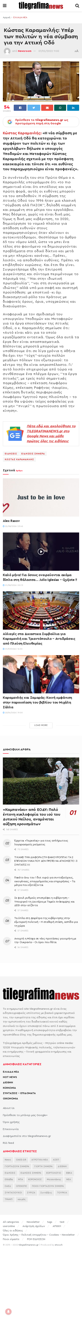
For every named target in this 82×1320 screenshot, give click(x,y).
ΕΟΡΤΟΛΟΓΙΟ (53, 1173)
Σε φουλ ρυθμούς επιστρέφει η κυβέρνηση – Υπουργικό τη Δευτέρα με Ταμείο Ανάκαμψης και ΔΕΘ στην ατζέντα (44, 902)
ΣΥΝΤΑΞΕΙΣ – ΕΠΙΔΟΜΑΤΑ (19, 1093)
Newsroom (24, 51)
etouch (59, 1245)
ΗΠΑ (20, 1179)
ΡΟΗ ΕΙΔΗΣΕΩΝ (36, 1239)
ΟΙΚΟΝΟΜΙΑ (10, 1098)
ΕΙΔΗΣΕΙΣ (11, 454)
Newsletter (33, 1222)
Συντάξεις (46, 1193)
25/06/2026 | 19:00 (14, 713)
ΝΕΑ (68, 1179)
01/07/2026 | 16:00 (14, 649)
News (8, 1160)
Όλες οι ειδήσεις (13, 1230)
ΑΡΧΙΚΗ (57, 1226)
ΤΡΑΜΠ (9, 1199)
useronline (9, 1226)
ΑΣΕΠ (56, 1160)
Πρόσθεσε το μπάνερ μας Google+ (25, 1115)
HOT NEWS (10, 1077)
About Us (8, 1108)
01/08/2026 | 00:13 (14, 585)
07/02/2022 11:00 (49, 51)
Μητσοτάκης (54, 1179)
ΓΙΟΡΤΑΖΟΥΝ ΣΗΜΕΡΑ (17, 1166)
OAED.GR (21, 1160)
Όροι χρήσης (11, 1122)
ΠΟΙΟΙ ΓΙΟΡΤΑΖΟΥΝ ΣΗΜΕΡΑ (48, 1186)
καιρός (22, 1199)
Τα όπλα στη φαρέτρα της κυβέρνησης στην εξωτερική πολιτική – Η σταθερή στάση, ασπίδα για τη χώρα (46, 922)
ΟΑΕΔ (8, 1186)
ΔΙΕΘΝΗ (8, 1082)
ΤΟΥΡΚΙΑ (62, 1193)
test (62, 1222)
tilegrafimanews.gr (29, 1245)
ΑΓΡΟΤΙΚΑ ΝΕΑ (39, 1160)
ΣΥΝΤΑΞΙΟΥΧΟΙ (13, 1193)
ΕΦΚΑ (69, 1173)
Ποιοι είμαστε (11, 1239)
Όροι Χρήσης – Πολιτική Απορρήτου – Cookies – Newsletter (39, 1235)
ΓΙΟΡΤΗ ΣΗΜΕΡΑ (43, 1166)
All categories (11, 1222)
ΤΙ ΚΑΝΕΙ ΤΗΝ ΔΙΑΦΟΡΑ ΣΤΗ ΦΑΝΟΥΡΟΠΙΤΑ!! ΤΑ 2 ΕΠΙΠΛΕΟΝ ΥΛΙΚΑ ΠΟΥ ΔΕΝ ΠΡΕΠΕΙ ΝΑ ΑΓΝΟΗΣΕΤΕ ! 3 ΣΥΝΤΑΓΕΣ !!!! (45, 861)
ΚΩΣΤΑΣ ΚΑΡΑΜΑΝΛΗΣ (19, 459)
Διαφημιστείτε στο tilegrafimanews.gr (27, 1136)
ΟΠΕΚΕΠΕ (21, 1186)
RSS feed (8, 1143)
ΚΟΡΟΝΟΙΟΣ (35, 1179)
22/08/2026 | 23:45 (14, 526)
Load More (41, 725)
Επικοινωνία (10, 1129)
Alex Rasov (11, 521)
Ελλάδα (9, 1179)
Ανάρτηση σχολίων (34, 1226)
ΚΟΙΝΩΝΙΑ (9, 1088)
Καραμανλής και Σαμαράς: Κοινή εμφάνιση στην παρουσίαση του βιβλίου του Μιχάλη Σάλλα (37, 702)
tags (49, 1222)
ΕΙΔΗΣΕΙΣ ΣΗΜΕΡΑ (33, 454)
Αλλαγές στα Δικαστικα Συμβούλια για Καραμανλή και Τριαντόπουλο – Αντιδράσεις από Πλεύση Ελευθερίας (39, 638)
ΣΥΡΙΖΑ (31, 1193)
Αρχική (6, 17)
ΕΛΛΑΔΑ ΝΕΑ (20, 17)
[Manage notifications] (8, 1312)
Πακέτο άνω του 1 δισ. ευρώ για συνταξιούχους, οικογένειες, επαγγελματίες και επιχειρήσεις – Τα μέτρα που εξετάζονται (44, 881)
